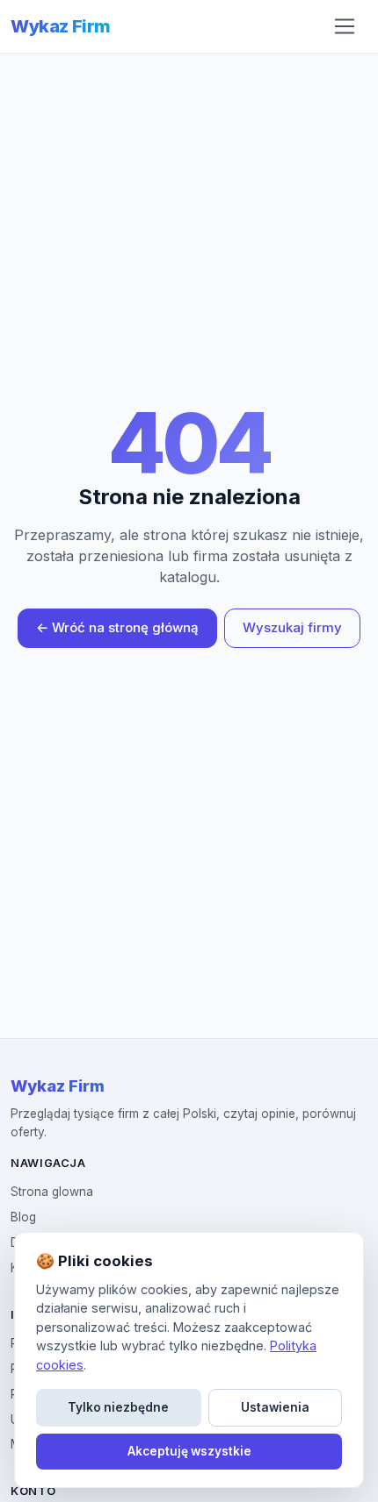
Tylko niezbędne (118, 1407)
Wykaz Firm (61, 26)
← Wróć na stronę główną (117, 627)
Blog (23, 1217)
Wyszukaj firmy (292, 627)
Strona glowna (52, 1192)
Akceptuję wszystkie (189, 1451)
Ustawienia (275, 1407)
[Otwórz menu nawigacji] (344, 26)
